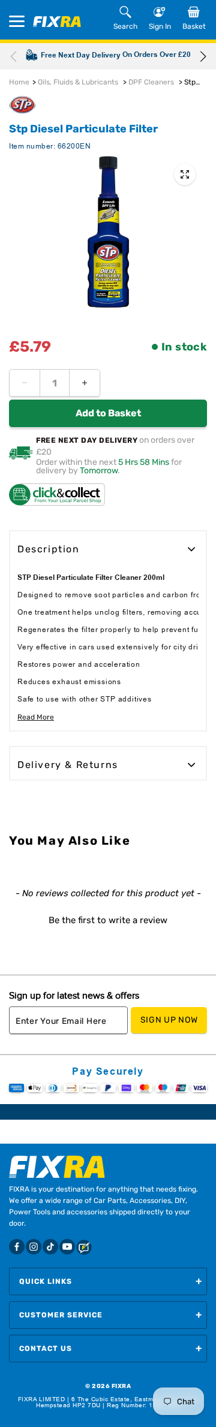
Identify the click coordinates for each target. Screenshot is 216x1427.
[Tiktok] (50, 1246)
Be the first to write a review (108, 920)
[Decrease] (25, 383)
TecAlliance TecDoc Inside (108, 1415)
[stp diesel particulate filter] (185, 174)
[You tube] (67, 1246)
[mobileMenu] (17, 21)
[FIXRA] (57, 21)
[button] (202, 56)
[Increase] (85, 383)
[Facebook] (17, 1246)
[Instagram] (33, 1246)
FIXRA (121, 1386)
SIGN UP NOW (169, 1020)
